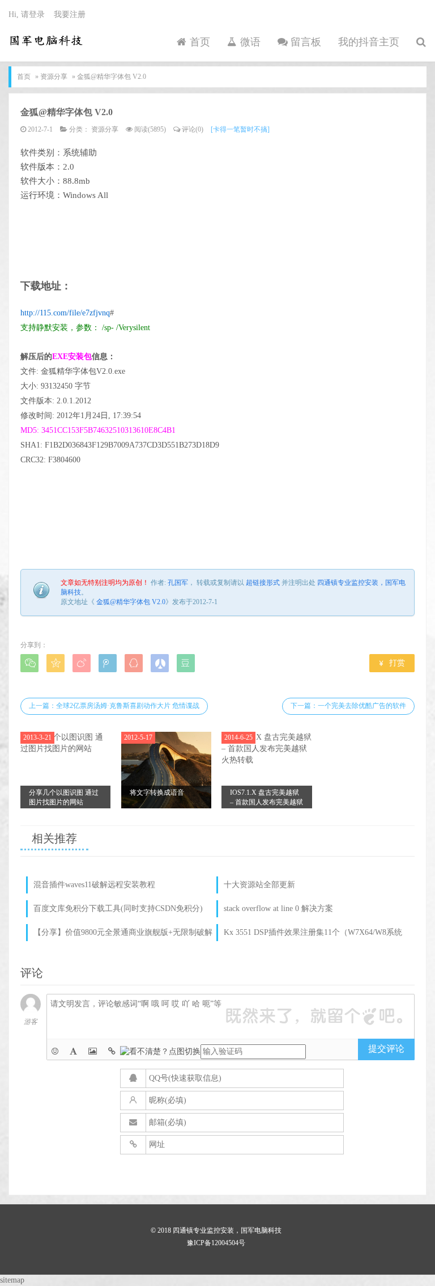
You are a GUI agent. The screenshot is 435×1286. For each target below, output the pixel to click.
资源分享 (53, 77)
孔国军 (178, 583)
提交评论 (386, 1048)
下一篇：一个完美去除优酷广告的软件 (348, 706)
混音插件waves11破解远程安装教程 (94, 884)
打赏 (392, 663)
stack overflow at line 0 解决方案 (278, 908)
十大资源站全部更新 (259, 884)
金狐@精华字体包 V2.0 (66, 112)
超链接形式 (263, 583)
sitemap (12, 1280)
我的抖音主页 (368, 42)
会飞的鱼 (45, 40)
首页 (198, 42)
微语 (249, 42)
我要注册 (70, 14)
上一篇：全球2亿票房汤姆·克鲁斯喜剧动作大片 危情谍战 (114, 706)
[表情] (55, 1051)
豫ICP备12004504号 (216, 1243)
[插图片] (92, 1051)
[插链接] (112, 1051)
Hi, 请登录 (26, 14)
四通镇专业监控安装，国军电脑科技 (227, 1230)
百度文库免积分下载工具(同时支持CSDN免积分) (118, 908)
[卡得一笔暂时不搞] (240, 129)
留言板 (304, 42)
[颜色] (73, 1051)
